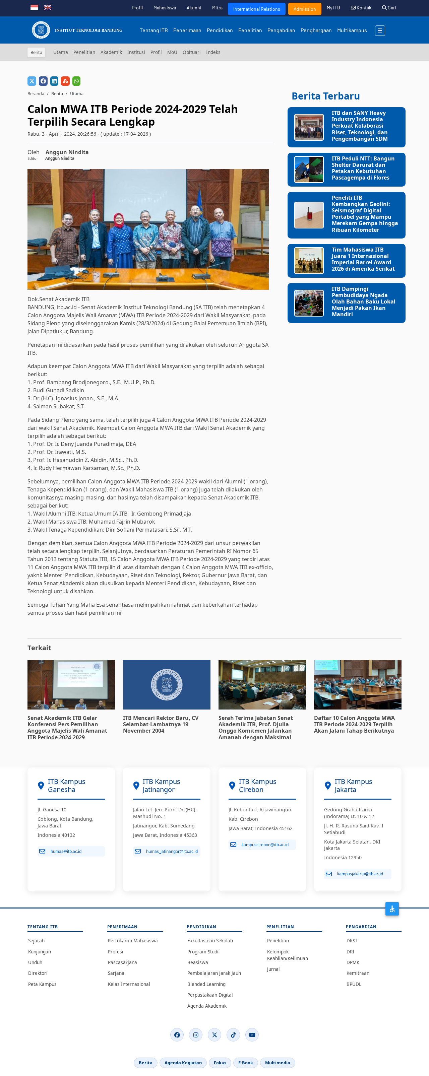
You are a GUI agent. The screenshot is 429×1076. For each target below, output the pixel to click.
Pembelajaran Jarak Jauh (214, 973)
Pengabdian (281, 30)
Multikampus (352, 30)
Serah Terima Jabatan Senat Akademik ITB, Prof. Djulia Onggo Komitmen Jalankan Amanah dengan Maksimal (256, 727)
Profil (137, 7)
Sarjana (116, 973)
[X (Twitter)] (214, 1034)
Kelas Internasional (129, 984)
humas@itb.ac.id (66, 851)
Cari (391, 7)
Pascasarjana (122, 962)
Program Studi (203, 951)
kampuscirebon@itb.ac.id (265, 845)
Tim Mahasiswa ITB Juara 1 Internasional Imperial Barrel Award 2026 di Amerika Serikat (363, 259)
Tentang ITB (154, 30)
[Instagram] (195, 1034)
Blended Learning (206, 984)
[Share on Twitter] (31, 81)
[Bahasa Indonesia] (34, 6)
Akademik (111, 52)
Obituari (192, 52)
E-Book (245, 1063)
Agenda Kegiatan (183, 1063)
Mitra (217, 7)
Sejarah (36, 940)
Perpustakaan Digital (210, 995)
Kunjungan (39, 951)
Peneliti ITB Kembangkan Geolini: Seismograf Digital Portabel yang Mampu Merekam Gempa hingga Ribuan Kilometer (365, 213)
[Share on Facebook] (43, 81)
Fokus (220, 1063)
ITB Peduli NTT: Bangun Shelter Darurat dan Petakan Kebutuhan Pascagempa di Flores (363, 168)
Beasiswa (197, 962)
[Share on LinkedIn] (54, 81)
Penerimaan (187, 30)
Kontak (363, 7)
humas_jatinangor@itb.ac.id (172, 851)
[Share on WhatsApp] (76, 81)
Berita (57, 93)
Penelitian (250, 30)
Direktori (38, 973)
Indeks (213, 52)
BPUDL (354, 984)
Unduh (35, 962)
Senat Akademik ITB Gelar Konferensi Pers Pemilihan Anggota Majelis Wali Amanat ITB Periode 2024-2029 (67, 727)
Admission (305, 9)
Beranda (35, 93)
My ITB (333, 7)
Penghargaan (316, 30)
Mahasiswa (165, 7)
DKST (352, 940)
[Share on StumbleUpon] (65, 81)
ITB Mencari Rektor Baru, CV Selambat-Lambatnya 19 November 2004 (160, 724)
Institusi (136, 52)
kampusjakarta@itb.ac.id (360, 874)
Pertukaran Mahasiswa (133, 940)
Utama (60, 52)
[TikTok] (233, 1034)
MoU (172, 52)
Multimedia (277, 1063)
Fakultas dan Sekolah (210, 940)
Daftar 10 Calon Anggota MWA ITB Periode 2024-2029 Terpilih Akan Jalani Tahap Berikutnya (354, 724)
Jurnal (273, 969)
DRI (350, 951)
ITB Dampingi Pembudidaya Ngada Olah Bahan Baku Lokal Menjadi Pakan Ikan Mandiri (363, 301)
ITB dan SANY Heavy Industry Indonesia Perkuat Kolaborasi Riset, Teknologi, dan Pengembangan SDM (360, 125)
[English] (48, 6)
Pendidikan (220, 30)
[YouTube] (252, 1034)
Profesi (115, 951)
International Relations (256, 9)
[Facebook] (177, 1034)
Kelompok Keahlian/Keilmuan (287, 954)
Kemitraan (358, 973)
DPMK (353, 962)
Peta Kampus (42, 984)
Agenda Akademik (207, 1006)
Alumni (194, 7)
